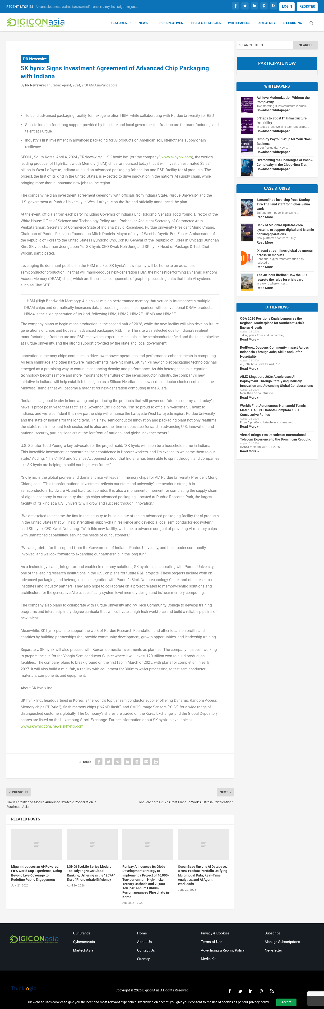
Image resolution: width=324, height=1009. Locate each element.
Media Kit (208, 959)
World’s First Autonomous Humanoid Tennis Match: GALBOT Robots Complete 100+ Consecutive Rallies (273, 410)
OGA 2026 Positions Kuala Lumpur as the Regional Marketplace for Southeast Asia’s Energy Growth (272, 323)
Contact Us (146, 950)
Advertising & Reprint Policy (223, 950)
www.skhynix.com (177, 157)
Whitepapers (239, 23)
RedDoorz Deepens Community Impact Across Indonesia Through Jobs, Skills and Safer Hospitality (274, 352)
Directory (267, 23)
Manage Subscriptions (282, 942)
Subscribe (272, 933)
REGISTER (307, 6)
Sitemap (143, 959)
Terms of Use (211, 942)
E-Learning (292, 23)
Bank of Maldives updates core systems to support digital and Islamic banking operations (285, 229)
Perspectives (171, 23)
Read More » (249, 339)
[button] (311, 26)
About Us (144, 942)
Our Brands (81, 933)
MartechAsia (83, 950)
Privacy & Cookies (215, 933)
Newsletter (273, 950)
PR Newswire (35, 59)
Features (119, 23)
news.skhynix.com (68, 726)
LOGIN (287, 6)
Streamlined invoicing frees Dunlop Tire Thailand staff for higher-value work (283, 204)
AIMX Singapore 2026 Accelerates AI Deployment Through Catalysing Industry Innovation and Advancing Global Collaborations (276, 381)
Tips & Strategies (205, 23)
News (143, 23)
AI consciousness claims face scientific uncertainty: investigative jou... (87, 7)
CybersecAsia (84, 942)
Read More (265, 217)
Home (142, 933)
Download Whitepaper (273, 110)
